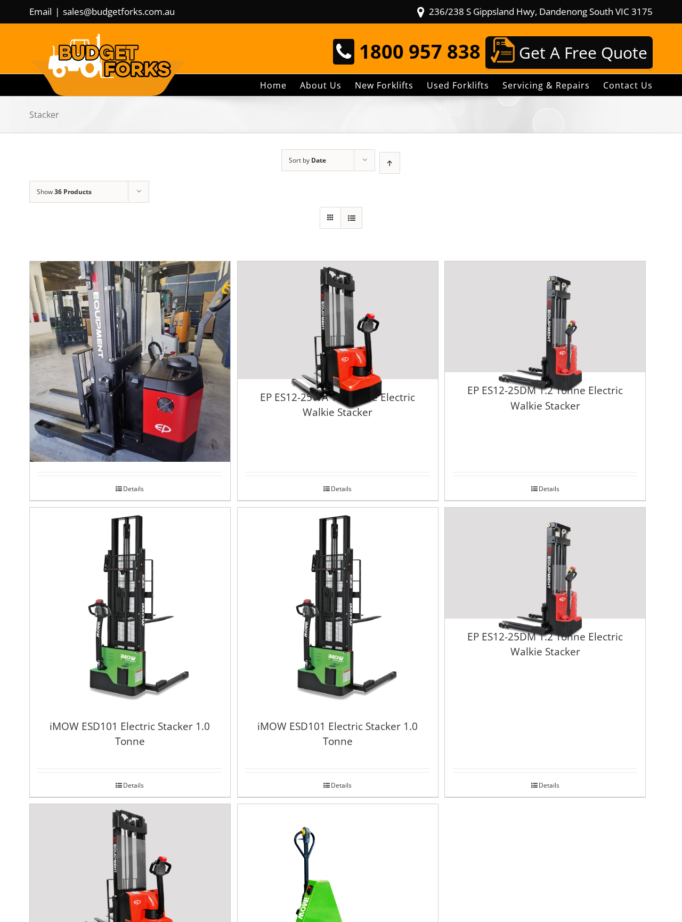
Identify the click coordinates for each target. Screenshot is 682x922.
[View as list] (351, 217)
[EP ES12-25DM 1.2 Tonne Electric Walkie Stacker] (545, 316)
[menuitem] (280, 84)
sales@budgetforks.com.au (119, 11)
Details (133, 488)
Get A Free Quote (581, 52)
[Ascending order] (389, 163)
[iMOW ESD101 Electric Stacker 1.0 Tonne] (130, 608)
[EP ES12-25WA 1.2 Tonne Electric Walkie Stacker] (338, 320)
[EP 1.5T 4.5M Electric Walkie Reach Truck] (130, 336)
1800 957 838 (419, 51)
